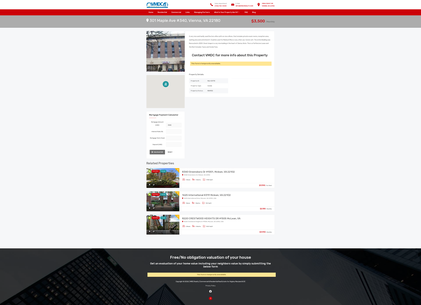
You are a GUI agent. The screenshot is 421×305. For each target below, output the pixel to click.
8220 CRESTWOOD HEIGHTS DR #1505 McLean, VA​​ (211, 218)
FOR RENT (156, 171)
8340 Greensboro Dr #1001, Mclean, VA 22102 (208, 171)
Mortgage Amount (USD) (157, 123)
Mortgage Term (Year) (157, 138)
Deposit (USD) (157, 144)
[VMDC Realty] (157, 5)
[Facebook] (210, 291)
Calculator (158, 152)
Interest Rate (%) (157, 131)
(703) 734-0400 (221, 6)
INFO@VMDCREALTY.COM (244, 6)
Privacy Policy (211, 286)
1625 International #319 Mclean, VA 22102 (206, 195)
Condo (163, 171)
